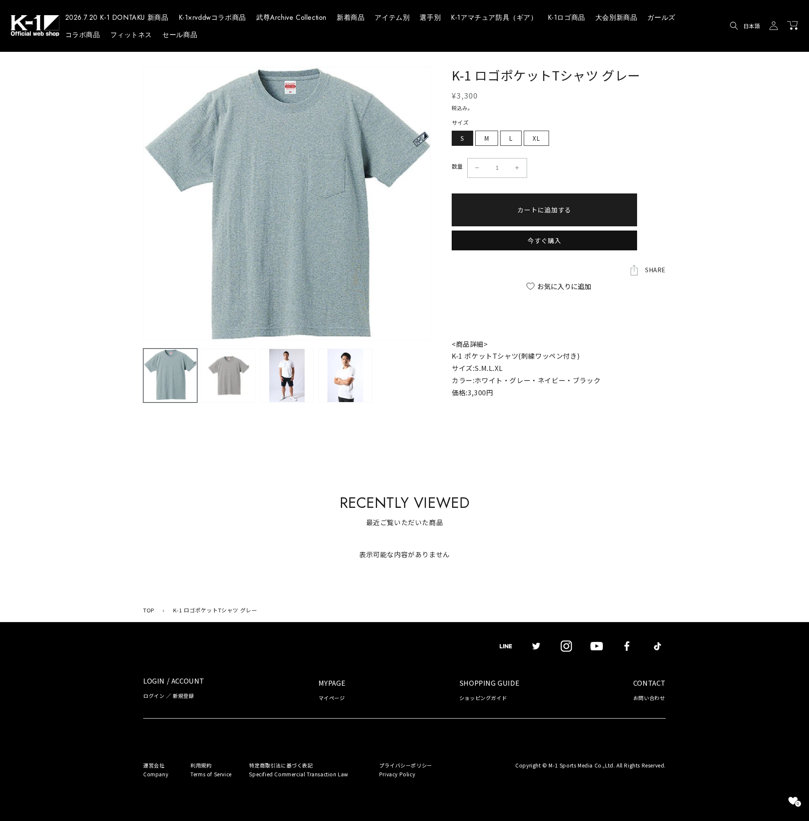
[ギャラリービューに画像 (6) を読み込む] (287, 375)
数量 (457, 166)
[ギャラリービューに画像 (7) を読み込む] (345, 375)
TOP (149, 610)
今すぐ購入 (544, 240)
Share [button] (655, 270)
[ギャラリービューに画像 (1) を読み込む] (170, 375)
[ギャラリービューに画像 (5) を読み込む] (228, 375)
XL (536, 138)
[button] (392, 19)
